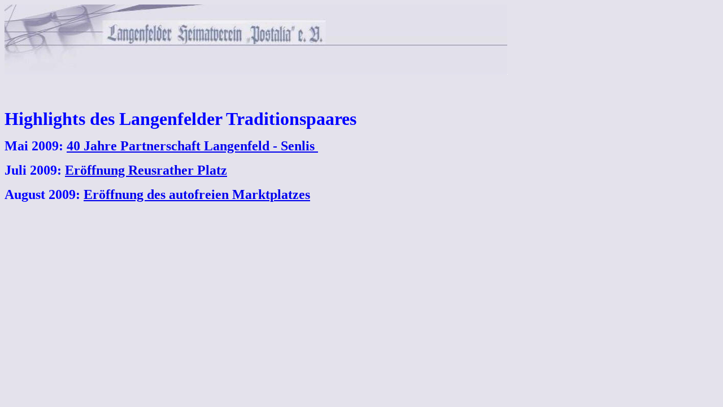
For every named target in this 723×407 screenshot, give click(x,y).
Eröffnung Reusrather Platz (146, 170)
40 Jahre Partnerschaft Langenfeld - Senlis (191, 145)
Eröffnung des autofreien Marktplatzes (197, 194)
